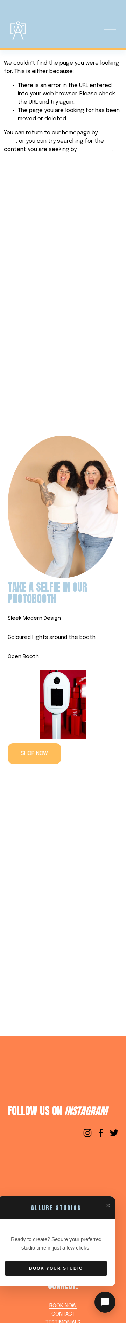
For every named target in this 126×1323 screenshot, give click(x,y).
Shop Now (34, 754)
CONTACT (63, 1314)
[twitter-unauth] (114, 1133)
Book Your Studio (56, 1268)
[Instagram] (87, 1133)
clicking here (95, 149)
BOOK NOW (63, 1306)
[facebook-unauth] (101, 1133)
